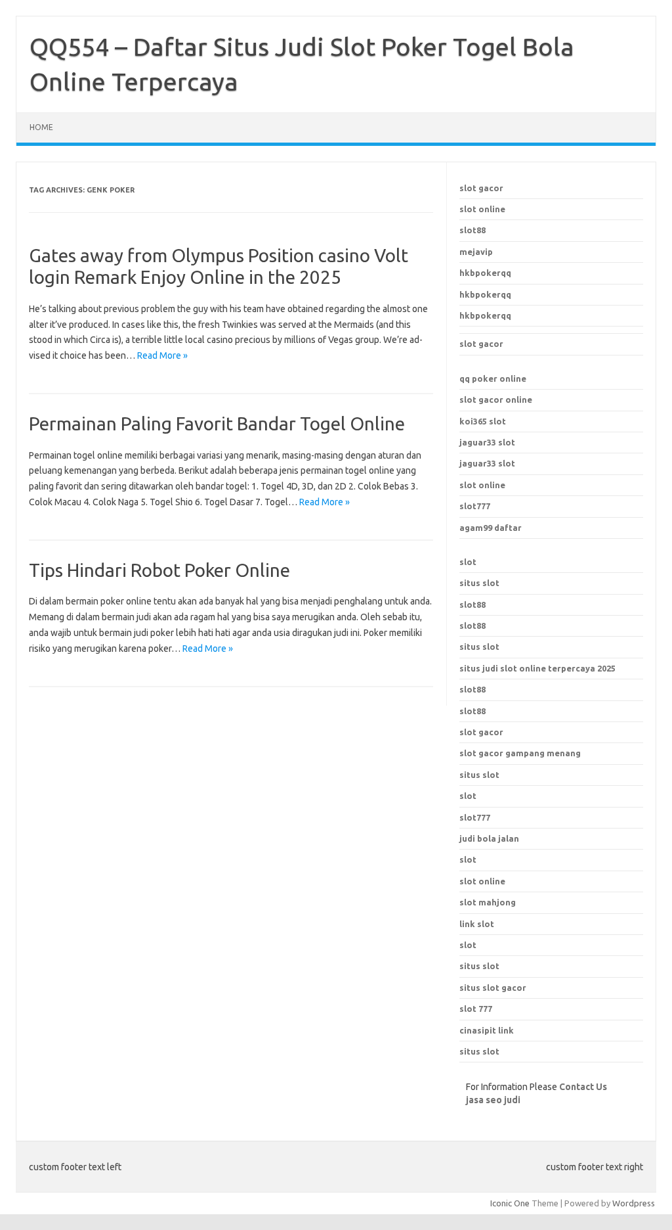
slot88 (472, 230)
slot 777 (475, 1008)
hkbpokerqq (485, 272)
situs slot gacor (492, 987)
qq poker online (492, 378)
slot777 (474, 506)
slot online (482, 209)
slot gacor (481, 188)
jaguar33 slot (487, 442)
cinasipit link (486, 1030)
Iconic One (510, 1203)
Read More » (162, 355)
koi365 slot (482, 421)
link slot (476, 923)
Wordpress (633, 1203)
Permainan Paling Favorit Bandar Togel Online (217, 423)
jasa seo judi (493, 1100)
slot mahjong (487, 902)
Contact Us (583, 1087)
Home (41, 127)
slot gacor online (495, 399)
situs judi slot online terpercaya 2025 (537, 668)
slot (467, 561)
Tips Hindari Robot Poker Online (159, 570)
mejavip (476, 251)
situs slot (479, 582)
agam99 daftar (490, 527)
